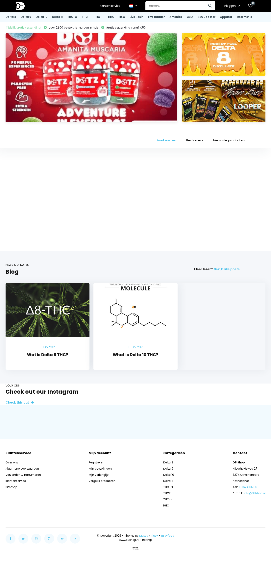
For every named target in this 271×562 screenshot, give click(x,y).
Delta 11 (57, 17)
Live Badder (156, 17)
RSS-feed (167, 536)
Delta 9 (26, 17)
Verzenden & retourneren (23, 475)
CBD (190, 17)
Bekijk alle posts (227, 269)
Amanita (175, 17)
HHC (111, 17)
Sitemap (11, 487)
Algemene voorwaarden (22, 469)
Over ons (12, 462)
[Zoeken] (210, 5)
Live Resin (136, 17)
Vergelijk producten (102, 481)
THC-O (72, 17)
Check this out (18, 402)
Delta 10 (41, 17)
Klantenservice (110, 6)
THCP (85, 17)
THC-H (99, 17)
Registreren (96, 462)
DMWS (143, 536)
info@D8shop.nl (254, 493)
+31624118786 (248, 487)
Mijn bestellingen (100, 469)
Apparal (226, 17)
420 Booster (206, 17)
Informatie (244, 17)
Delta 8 (11, 17)
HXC (122, 17)
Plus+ (154, 536)
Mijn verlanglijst (99, 475)
